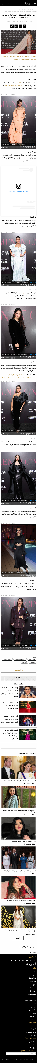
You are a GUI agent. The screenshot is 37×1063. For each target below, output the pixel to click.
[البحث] (7, 3)
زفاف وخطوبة (32, 994)
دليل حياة (33, 981)
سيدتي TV (33, 1048)
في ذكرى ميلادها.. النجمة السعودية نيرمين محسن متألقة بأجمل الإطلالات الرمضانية (19, 811)
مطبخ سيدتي (32, 1044)
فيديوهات (33, 1016)
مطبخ (34, 984)
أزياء (30, 9)
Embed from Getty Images (8, 94)
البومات (34, 1019)
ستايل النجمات (24, 9)
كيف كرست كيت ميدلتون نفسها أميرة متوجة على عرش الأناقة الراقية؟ (20, 781)
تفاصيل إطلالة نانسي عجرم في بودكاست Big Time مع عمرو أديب (21, 900)
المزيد (18, 938)
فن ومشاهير (32, 987)
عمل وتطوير (32, 1010)
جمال (34, 975)
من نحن (34, 1025)
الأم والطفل (33, 991)
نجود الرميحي (32, 662)
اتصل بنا (33, 1029)
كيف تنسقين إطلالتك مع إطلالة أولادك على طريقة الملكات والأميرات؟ (20, 871)
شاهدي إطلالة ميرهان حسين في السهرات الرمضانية (24, 841)
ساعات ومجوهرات (30, 1000)
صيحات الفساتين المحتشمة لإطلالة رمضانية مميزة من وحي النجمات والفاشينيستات (20, 931)
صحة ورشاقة (32, 978)
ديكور (34, 1013)
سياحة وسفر (32, 1006)
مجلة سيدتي (32, 1041)
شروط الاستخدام (31, 1032)
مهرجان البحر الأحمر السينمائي (20, 659)
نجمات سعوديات (32, 659)
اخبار (34, 1003)
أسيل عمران (22, 292)
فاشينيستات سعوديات (7, 659)
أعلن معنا (33, 1035)
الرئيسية (35, 9)
